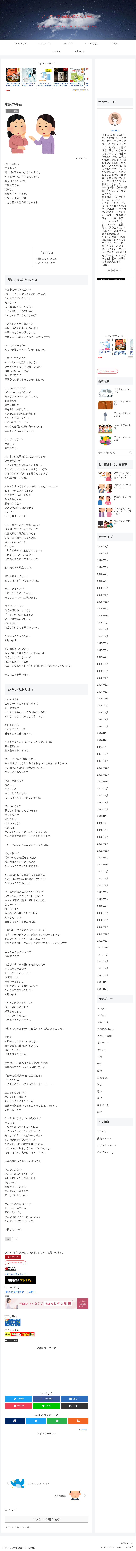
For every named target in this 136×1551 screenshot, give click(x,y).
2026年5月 (103, 567)
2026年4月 (103, 574)
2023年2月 (103, 837)
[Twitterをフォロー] (36, 1421)
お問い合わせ (126, 1543)
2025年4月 (103, 657)
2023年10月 (103, 781)
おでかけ (102, 1015)
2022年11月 (103, 857)
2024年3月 (103, 747)
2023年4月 (103, 823)
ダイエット (103, 1043)
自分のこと (103, 1105)
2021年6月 (103, 975)
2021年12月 (103, 934)
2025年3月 (103, 664)
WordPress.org (105, 1152)
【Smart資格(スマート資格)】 (21, 1292)
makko (115, 130)
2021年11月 (103, 940)
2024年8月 (103, 712)
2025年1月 (103, 678)
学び (99, 1084)
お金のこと (103, 1022)
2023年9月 (103, 788)
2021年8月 (103, 961)
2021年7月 (103, 968)
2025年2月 (103, 671)
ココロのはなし (105, 1029)
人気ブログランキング (15, 1274)
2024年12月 (103, 684)
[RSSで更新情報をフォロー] (78, 1421)
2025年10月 (103, 615)
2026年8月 (103, 546)
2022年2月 (103, 920)
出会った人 (103, 1077)
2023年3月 (103, 830)
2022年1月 (103, 927)
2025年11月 (103, 608)
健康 (99, 1070)
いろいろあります (46, 263)
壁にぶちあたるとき (47, 258)
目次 (42, 252)
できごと (102, 1050)
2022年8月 (103, 878)
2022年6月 (103, 892)
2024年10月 (103, 698)
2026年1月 (103, 595)
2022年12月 (103, 850)
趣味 (99, 1112)
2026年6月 (103, 560)
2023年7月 (103, 802)
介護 (99, 1057)
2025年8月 (103, 629)
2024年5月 (103, 733)
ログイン (102, 1131)
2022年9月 (103, 871)
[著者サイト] (15, 1421)
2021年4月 (103, 989)
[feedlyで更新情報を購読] (57, 1421)
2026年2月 (103, 588)
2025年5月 (103, 650)
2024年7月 (103, 719)
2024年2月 (103, 754)
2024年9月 (103, 705)
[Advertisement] (46, 227)
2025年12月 (103, 602)
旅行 (99, 1098)
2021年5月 (103, 982)
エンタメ (102, 1008)
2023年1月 (103, 843)
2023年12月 (103, 767)
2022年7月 (103, 885)
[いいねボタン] (8, 1239)
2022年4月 (103, 906)
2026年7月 (103, 553)
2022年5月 (103, 899)
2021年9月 (103, 954)
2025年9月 (103, 622)
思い (99, 1091)
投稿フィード (104, 1138)
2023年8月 (103, 795)
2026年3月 (103, 581)
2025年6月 (103, 643)
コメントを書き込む (46, 1519)
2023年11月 (103, 774)
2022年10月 (103, 864)
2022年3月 (103, 913)
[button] (130, 452)
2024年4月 (103, 740)
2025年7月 (103, 636)
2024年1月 (103, 761)
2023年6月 (103, 809)
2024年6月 (103, 726)
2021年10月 (103, 947)
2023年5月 (103, 816)
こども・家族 (12, 1340)
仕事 (99, 1063)
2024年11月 (103, 691)
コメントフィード (106, 1145)
